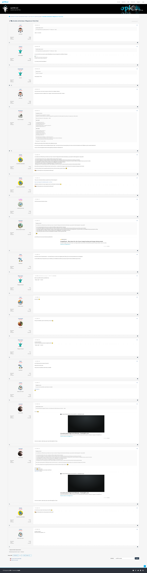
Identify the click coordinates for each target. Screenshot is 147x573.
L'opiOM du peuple (37, 16)
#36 (137, 382)
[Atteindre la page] (31, 555)
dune (20, 297)
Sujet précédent (12, 549)
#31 (137, 275)
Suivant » (27, 555)
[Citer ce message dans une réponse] (137, 42)
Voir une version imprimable (16, 558)
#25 (137, 110)
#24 (137, 89)
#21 (137, 25)
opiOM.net (5, 2)
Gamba (20, 154)
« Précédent (15, 555)
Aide (128, 2)
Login (143, 2)
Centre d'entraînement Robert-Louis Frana (24, 16)
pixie (21, 25)
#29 (137, 220)
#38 (137, 448)
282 (24, 555)
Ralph (20, 254)
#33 (137, 318)
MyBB (19, 570)
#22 (137, 46)
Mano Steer (20, 275)
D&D (10, 570)
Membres (124, 2)
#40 (137, 529)
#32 (137, 297)
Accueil (118, 2)
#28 (137, 199)
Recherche (133, 2)
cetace (20, 382)
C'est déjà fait (37, 389)
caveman (21, 404)
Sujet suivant (18, 549)
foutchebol (20, 318)
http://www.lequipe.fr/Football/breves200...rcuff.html (43, 182)
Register (138, 2)
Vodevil (20, 46)
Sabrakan (20, 220)
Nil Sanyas (20, 110)
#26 (137, 154)
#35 (137, 361)
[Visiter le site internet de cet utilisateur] (9, 85)
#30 (137, 254)
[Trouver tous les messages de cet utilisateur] (9, 42)
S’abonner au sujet (14, 560)
